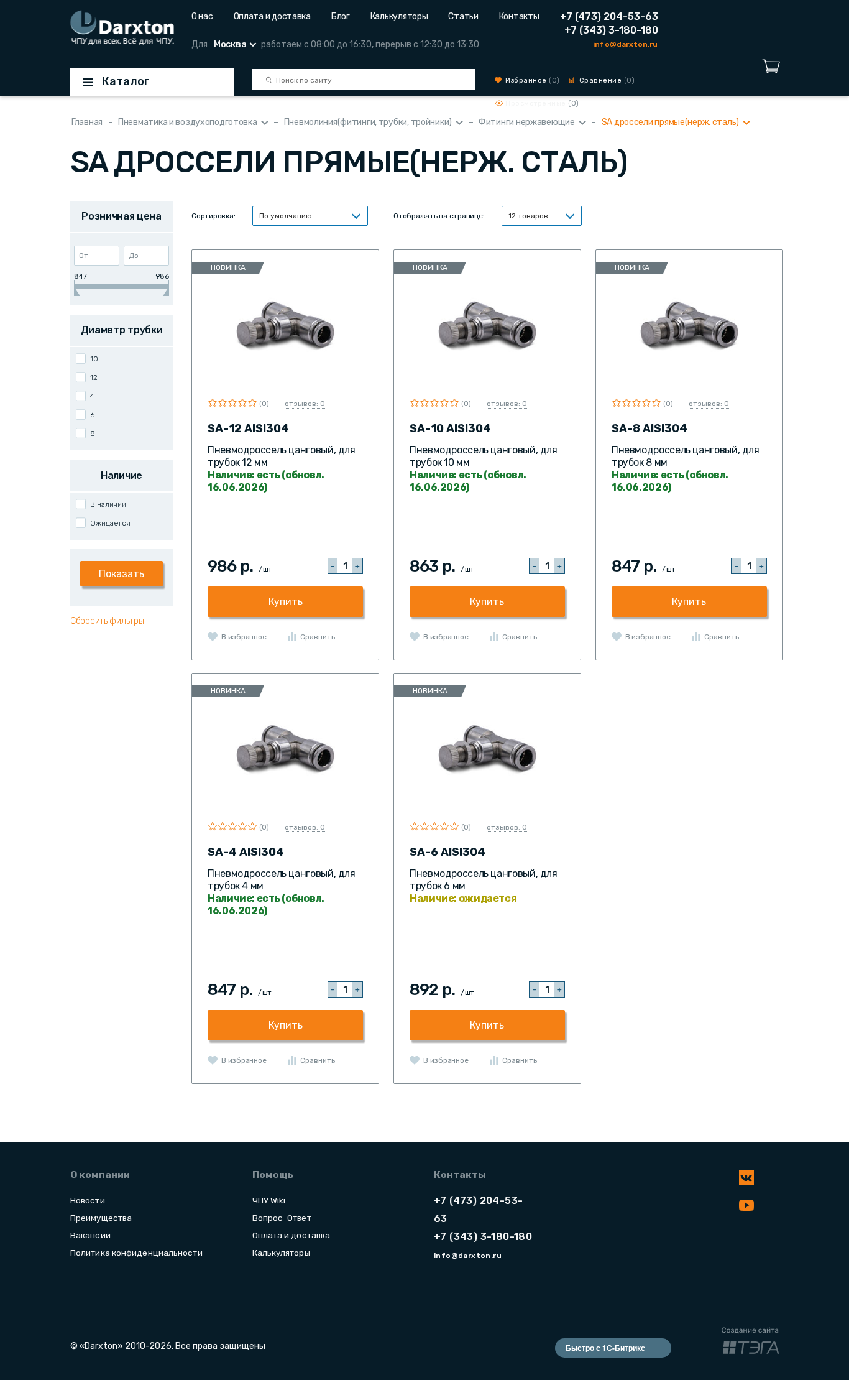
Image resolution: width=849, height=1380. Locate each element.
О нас (202, 16)
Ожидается (110, 523)
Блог (340, 16)
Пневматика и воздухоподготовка (187, 122)
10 (94, 358)
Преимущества (101, 1218)
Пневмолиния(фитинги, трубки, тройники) (368, 122)
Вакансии (90, 1235)
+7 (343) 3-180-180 (611, 30)
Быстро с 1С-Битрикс (605, 1347)
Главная (87, 122)
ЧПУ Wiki (269, 1200)
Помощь (272, 1174)
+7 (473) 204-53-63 (609, 16)
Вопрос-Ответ (281, 1218)
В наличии (108, 504)
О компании (100, 1174)
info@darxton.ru (625, 44)
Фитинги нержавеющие (527, 122)
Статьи (463, 16)
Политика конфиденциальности (136, 1252)
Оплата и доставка (272, 16)
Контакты (519, 16)
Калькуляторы (399, 16)
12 (94, 377)
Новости (87, 1200)
